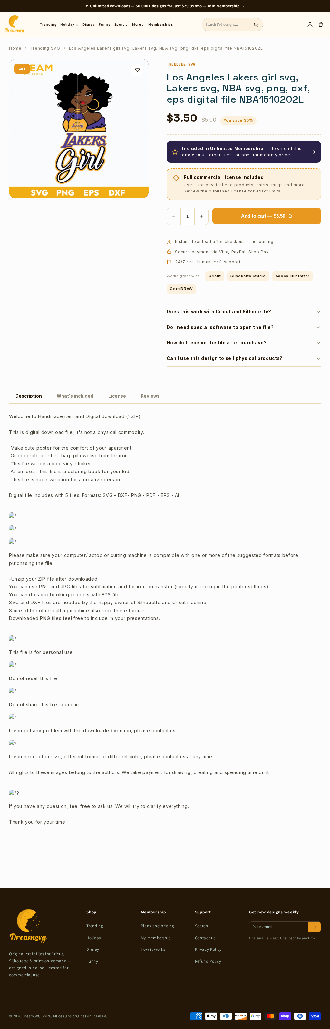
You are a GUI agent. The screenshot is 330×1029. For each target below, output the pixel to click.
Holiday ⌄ (69, 24)
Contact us (205, 937)
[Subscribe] (314, 927)
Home (15, 48)
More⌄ (138, 24)
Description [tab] (28, 395)
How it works (153, 949)
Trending (48, 24)
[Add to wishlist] (137, 70)
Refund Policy (208, 961)
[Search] (256, 24)
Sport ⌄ (121, 24)
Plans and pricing (157, 926)
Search (201, 926)
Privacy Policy (208, 949)
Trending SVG (45, 48)
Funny (104, 24)
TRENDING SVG (181, 64)
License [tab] (117, 395)
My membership (156, 937)
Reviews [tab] (150, 395)
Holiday (93, 937)
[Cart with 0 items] (320, 25)
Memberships (160, 24)
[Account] (310, 25)
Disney (88, 24)
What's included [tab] (75, 395)
